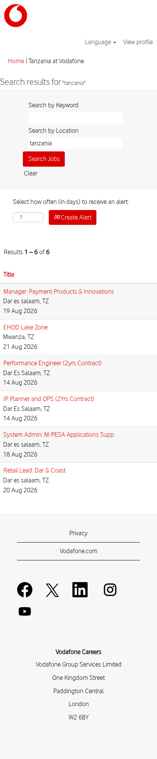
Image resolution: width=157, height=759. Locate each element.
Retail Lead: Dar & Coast (34, 470)
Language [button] (98, 42)
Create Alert (75, 217)
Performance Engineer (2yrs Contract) (52, 363)
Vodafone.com (79, 551)
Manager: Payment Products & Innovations (58, 291)
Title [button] (8, 274)
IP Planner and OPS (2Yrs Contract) (48, 399)
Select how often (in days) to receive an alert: (71, 201)
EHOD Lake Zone (25, 327)
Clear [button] (30, 173)
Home (16, 61)
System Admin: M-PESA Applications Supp (58, 434)
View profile (138, 42)
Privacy (78, 533)
